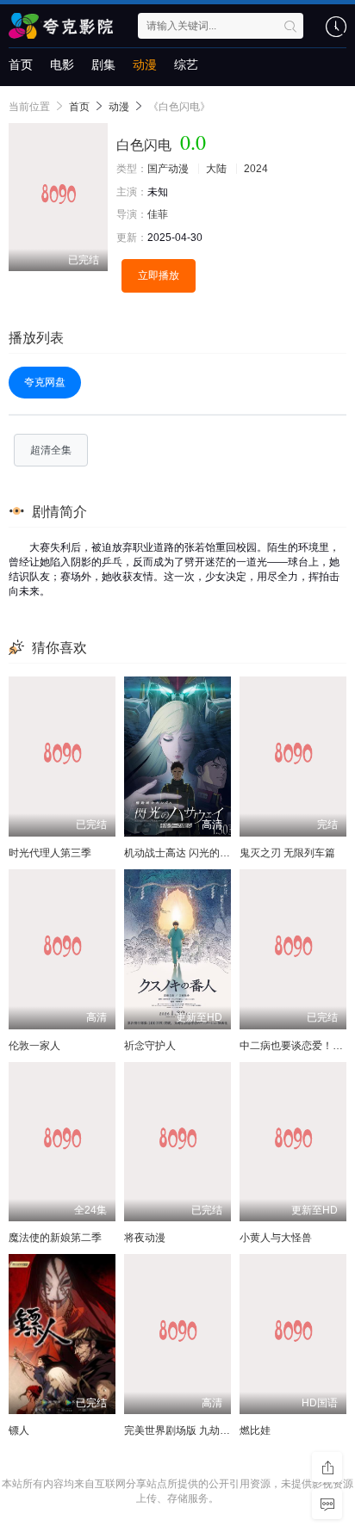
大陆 (216, 169)
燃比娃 (255, 1430)
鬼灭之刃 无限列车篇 (287, 853)
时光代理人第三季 (50, 853)
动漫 (145, 64)
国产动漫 (168, 169)
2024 (256, 169)
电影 (62, 64)
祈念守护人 (150, 1046)
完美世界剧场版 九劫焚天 (182, 1430)
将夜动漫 (144, 1238)
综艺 (186, 64)
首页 (21, 64)
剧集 (103, 64)
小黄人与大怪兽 (276, 1238)
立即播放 (158, 275)
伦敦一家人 (34, 1046)
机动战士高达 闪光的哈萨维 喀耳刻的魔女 (219, 853)
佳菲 (157, 214)
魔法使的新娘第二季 (55, 1238)
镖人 (19, 1430)
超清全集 (51, 450)
